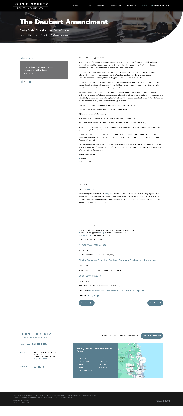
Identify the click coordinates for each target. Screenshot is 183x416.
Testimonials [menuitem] (116, 6)
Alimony (101, 233)
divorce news (100, 291)
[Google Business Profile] (35, 367)
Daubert (128, 291)
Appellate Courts (117, 291)
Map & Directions (40, 359)
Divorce (91, 291)
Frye (133, 291)
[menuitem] (15, 402)
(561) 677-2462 (162, 6)
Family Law (122, 336)
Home (104, 336)
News (108, 291)
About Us (112, 336)
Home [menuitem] (75, 6)
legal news (140, 291)
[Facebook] (44, 367)
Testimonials (133, 336)
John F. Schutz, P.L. (94, 189)
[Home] (30, 6)
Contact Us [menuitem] (131, 6)
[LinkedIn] (39, 367)
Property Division (87, 235)
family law (108, 193)
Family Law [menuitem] (100, 6)
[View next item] (30, 82)
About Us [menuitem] (87, 6)
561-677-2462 (39, 344)
